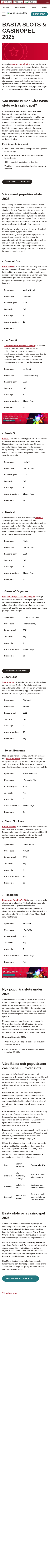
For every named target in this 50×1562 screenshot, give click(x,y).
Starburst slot (8, 682)
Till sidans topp (9, 1293)
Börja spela (39, 14)
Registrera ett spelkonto (20, 1278)
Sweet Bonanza (13, 758)
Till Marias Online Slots (16, 671)
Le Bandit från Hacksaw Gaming (19, 345)
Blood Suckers (9, 826)
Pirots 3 (5, 438)
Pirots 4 (39, 517)
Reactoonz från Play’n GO (14, 900)
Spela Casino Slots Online (17, 182)
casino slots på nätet (20, 64)
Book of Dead (8, 266)
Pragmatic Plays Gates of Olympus (18, 597)
